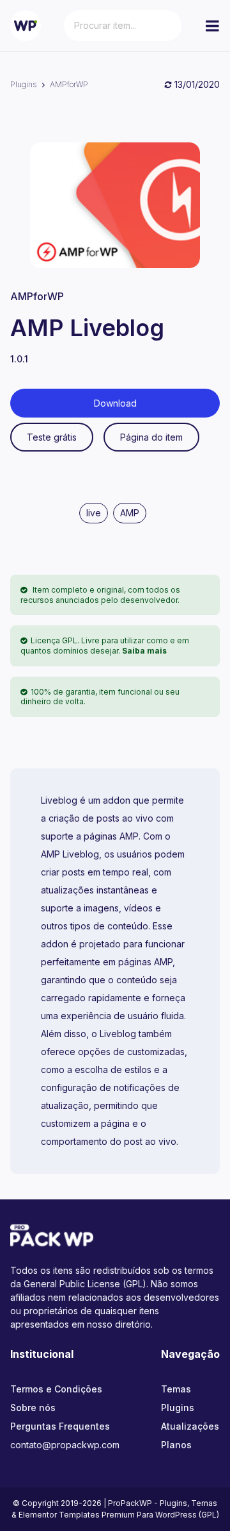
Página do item (151, 437)
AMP (129, 512)
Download (115, 403)
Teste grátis (52, 437)
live (93, 512)
